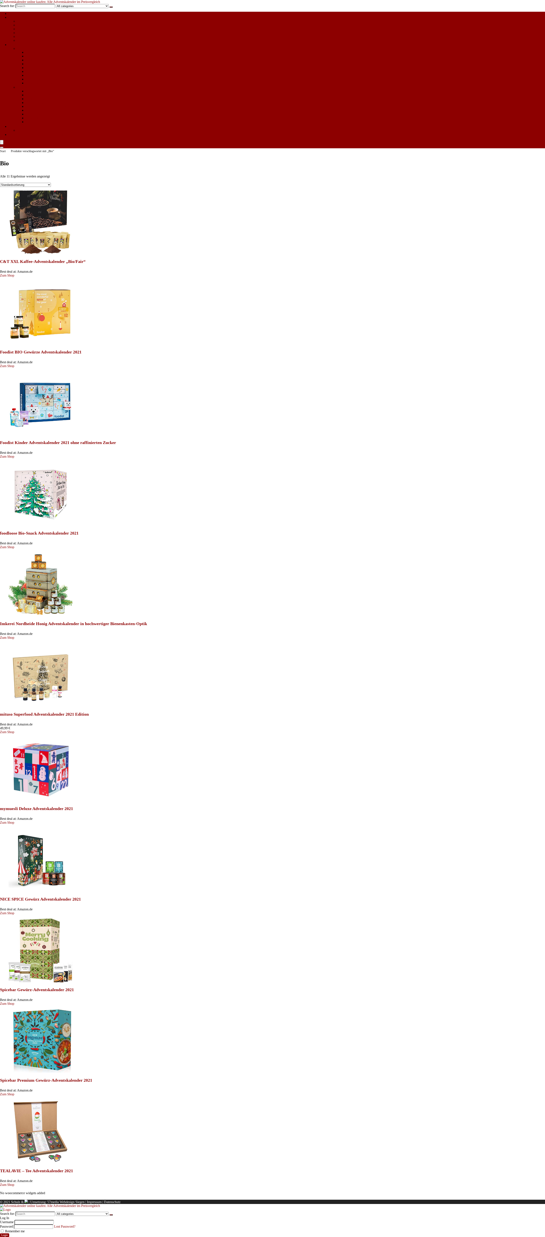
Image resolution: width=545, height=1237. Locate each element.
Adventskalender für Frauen (36, 48)
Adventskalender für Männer (36, 87)
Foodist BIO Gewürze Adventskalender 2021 (41, 352)
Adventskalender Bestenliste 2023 (42, 134)
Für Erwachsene (19, 44)
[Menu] (1, 142)
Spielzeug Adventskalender (35, 36)
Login (4, 1235)
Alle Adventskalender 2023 (27, 13)
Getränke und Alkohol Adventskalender (52, 67)
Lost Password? (64, 1226)
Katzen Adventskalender (33, 130)
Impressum (94, 1202)
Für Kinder (16, 17)
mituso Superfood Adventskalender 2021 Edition (44, 714)
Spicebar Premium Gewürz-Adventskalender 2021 (46, 1080)
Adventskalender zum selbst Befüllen (42, 21)
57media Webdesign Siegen (66, 1202)
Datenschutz (112, 1202)
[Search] (111, 7)
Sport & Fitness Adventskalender (48, 79)
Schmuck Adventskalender (44, 75)
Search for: (7, 6)
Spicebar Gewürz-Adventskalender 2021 (37, 989)
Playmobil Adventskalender (35, 29)
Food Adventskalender (41, 64)
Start (3, 151)
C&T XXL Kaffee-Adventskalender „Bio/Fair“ (43, 261)
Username (7, 1222)
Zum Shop (7, 275)
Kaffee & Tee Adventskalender (46, 71)
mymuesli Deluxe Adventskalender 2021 (36, 808)
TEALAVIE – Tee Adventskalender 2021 (36, 1170)
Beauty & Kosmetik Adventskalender (51, 56)
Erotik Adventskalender (41, 60)
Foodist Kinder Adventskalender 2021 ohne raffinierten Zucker (58, 442)
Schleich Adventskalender (34, 33)
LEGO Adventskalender (33, 25)
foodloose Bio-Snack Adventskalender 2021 (39, 533)
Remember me (14, 1231)
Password (6, 1226)
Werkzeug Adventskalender (44, 122)
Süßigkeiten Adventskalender (36, 40)
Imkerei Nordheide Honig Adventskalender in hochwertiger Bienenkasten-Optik (73, 623)
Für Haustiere (18, 126)
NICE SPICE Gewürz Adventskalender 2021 (40, 899)
